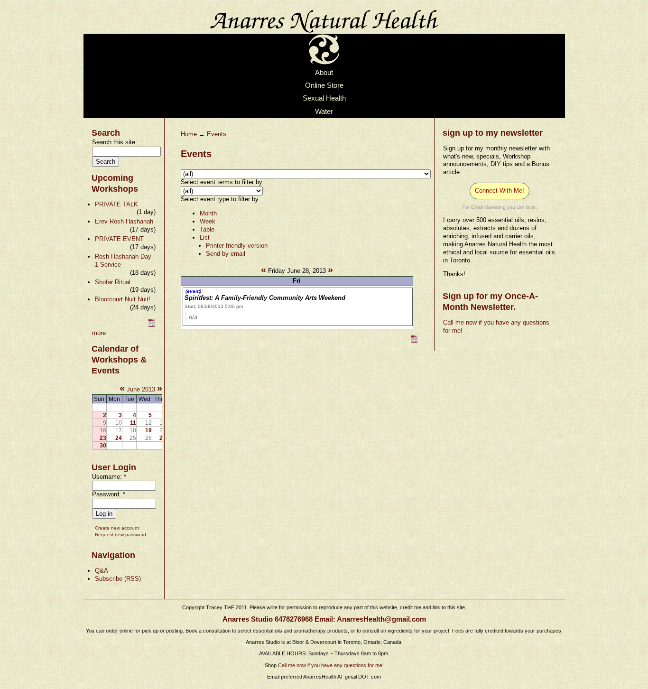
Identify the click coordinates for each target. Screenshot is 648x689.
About (324, 72)
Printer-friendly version (237, 245)
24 (118, 438)
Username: (109, 476)
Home (189, 134)
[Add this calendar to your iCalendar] (152, 324)
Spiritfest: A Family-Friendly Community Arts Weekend (265, 297)
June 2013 (141, 389)
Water (324, 111)
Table (207, 229)
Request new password (120, 534)
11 (133, 422)
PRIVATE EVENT (119, 238)
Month (208, 213)
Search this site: (114, 142)
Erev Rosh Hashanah (124, 221)
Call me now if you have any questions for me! (331, 665)
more (99, 332)
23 (103, 438)
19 (148, 430)
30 (103, 445)
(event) (193, 291)
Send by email (225, 253)
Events (216, 134)
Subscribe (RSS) (118, 578)
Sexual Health (324, 98)
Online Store (324, 85)
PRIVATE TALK (116, 204)
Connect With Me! (499, 190)
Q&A (101, 570)
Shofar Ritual (112, 282)
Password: (108, 494)
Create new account (117, 528)
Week (207, 221)
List (205, 237)
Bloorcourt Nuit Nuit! (122, 299)
